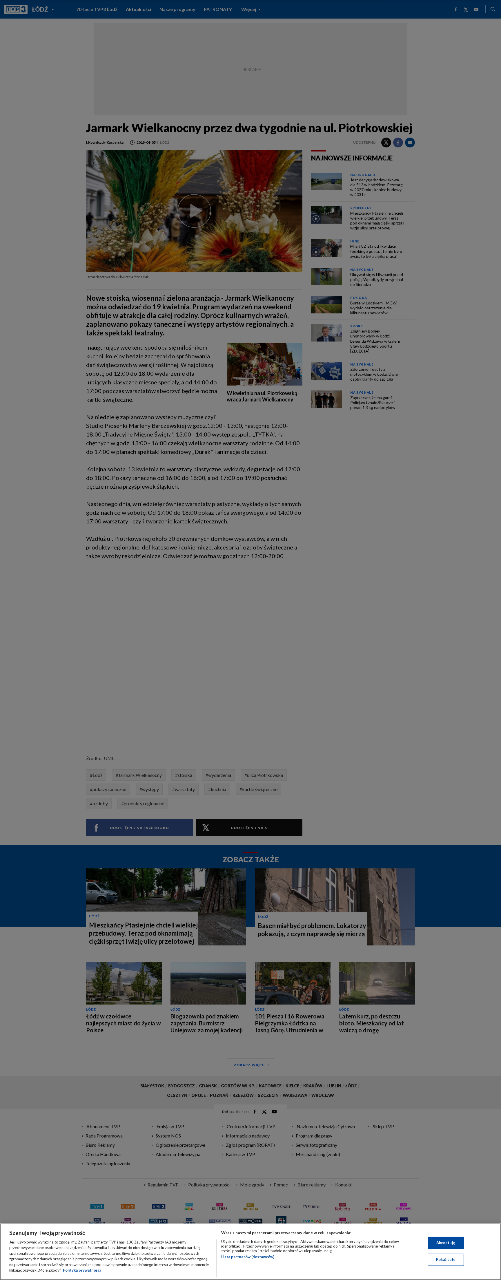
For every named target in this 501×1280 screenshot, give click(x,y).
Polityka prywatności (82, 1270)
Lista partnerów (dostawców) (247, 1257)
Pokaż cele (445, 1259)
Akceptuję (445, 1242)
